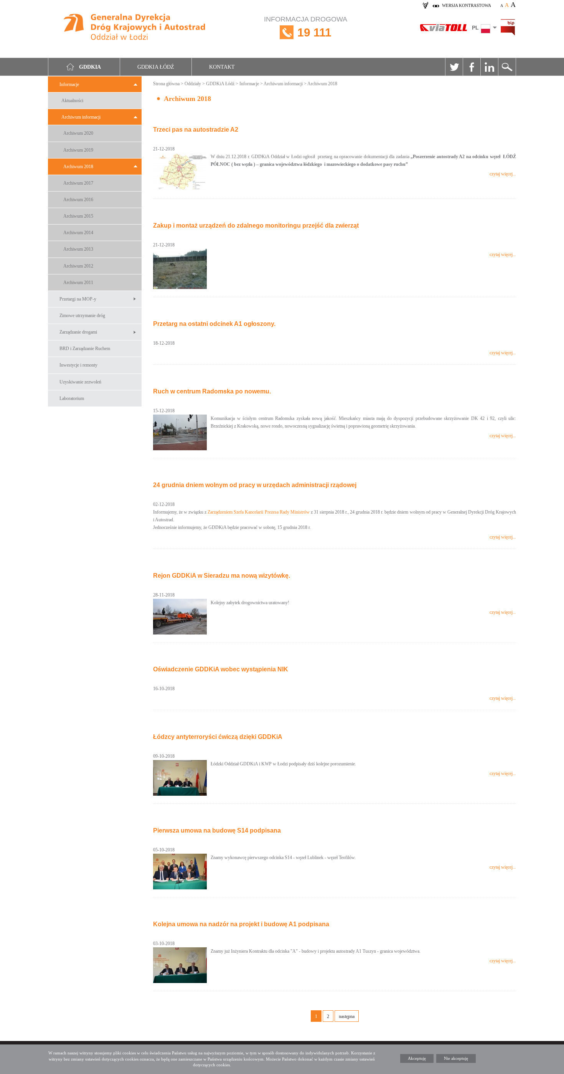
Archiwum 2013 (78, 249)
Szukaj (507, 67)
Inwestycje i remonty (78, 365)
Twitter (454, 67)
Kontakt (222, 67)
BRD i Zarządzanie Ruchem (84, 348)
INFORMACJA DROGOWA (305, 27)
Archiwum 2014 (78, 232)
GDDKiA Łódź (220, 83)
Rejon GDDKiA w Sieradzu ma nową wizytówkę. (221, 575)
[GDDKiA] (134, 27)
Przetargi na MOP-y (77, 299)
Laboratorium (71, 398)
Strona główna (166, 83)
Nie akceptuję (456, 1058)
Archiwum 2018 (78, 166)
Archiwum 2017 (78, 183)
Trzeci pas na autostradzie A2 (195, 129)
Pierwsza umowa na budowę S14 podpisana (217, 830)
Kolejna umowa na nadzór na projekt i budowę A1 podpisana (241, 924)
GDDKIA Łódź (155, 67)
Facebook (471, 67)
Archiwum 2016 (78, 199)
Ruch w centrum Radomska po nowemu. (212, 391)
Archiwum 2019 (78, 150)
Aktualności (72, 100)
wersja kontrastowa (466, 5)
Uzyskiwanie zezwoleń (80, 382)
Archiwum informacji (81, 117)
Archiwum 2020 (78, 133)
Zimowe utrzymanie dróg (82, 315)
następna (347, 1016)
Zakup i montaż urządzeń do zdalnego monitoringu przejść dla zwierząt (256, 225)
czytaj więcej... (503, 174)
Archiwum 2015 (78, 216)
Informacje (69, 84)
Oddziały (193, 83)
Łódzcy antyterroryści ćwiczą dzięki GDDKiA (217, 737)
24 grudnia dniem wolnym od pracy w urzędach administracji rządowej (254, 485)
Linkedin (489, 67)
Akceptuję (417, 1058)
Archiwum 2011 (78, 282)
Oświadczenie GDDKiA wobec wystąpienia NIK (220, 669)
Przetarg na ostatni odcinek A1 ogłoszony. (214, 324)
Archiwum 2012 (78, 266)
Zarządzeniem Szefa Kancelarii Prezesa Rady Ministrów (258, 512)
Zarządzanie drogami (78, 332)
